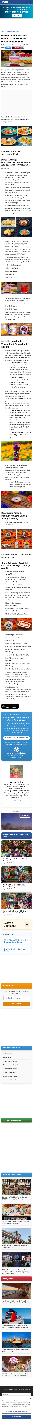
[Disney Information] (5, 2)
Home (2, 31)
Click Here (16, 15)
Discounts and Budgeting (11, 1065)
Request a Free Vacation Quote (16, 738)
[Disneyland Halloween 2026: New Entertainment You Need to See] (16, 901)
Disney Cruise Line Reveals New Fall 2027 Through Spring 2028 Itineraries (16, 10)
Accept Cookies (16, 1416)
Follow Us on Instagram (12, 1120)
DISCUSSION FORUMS (11, 1048)
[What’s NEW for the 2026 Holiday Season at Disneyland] (16, 874)
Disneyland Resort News (12, 31)
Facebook (8, 47)
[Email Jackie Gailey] (16, 803)
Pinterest (17, 47)
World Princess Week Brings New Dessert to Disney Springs (16, 940)
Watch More (25, 815)
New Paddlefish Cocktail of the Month (14, 949)
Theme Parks (7, 1057)
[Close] (31, 1398)
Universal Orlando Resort (11, 1080)
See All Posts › (17, 800)
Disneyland (5, 70)
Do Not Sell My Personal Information (16, 1411)
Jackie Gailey (7, 45)
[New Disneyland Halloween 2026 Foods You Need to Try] (16, 848)
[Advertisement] (16, 1027)
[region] (16, 1408)
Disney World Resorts (10, 1068)
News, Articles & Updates (12, 1175)
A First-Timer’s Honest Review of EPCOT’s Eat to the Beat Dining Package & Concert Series (16, 1271)
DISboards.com (8, 1054)
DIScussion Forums (8, 1389)
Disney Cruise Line (9, 1072)
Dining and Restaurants (10, 1061)
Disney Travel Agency (19, 1389)
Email (22, 47)
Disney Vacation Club (10, 1076)
